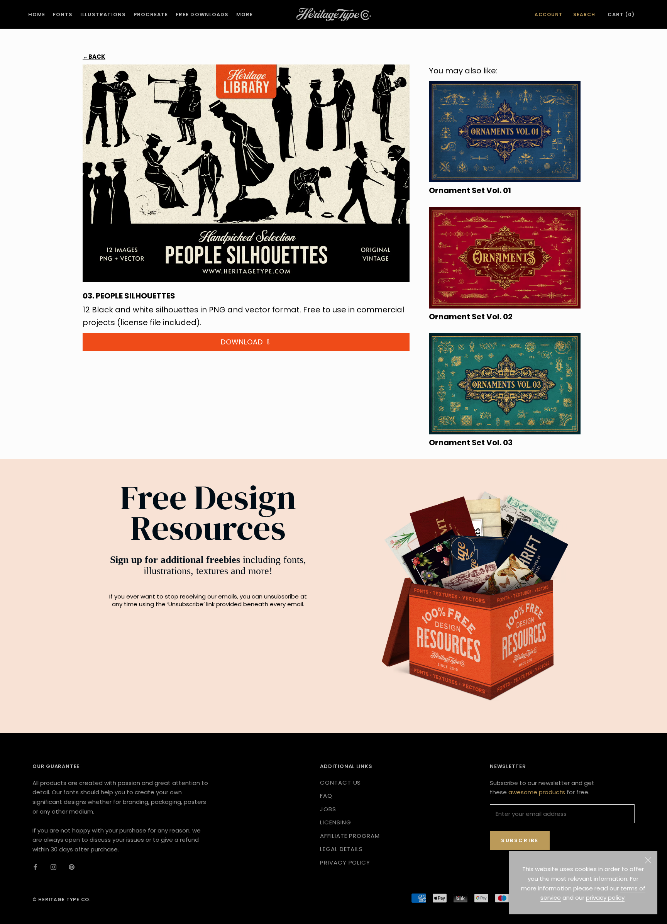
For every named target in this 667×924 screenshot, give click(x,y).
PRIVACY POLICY (345, 862)
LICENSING (335, 822)
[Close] (648, 860)
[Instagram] (53, 867)
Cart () (621, 14)
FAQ (326, 796)
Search (584, 14)
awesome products (536, 792)
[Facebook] (35, 867)
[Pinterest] (71, 867)
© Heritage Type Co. (61, 899)
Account (548, 14)
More (244, 14)
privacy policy (605, 897)
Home (36, 14)
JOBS (328, 809)
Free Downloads (202, 14)
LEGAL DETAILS (341, 849)
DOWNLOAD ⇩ (246, 342)
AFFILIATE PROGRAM (349, 836)
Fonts (63, 14)
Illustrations (103, 14)
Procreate (151, 14)
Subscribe (519, 840)
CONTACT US (340, 782)
